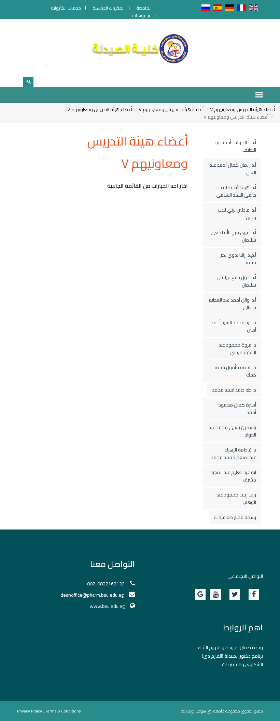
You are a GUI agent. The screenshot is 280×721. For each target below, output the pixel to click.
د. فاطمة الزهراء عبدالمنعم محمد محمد (233, 453)
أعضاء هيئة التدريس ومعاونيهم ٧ (242, 109)
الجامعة (144, 8)
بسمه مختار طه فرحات (235, 517)
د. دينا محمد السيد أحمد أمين (233, 326)
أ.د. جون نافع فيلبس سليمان (236, 281)
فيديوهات (142, 15)
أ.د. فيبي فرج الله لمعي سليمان (233, 236)
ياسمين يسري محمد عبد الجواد (232, 431)
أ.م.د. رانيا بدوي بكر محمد (238, 258)
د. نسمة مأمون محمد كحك (234, 371)
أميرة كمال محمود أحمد (237, 408)
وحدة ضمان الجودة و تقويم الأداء (230, 647)
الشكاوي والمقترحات (242, 664)
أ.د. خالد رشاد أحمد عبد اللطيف (235, 146)
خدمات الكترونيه (66, 8)
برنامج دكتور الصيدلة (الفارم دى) (232, 655)
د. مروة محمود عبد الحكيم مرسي (237, 348)
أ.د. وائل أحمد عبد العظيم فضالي (232, 303)
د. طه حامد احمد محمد (234, 389)
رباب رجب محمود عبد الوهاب (236, 498)
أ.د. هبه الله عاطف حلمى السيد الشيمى (236, 191)
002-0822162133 (106, 583)
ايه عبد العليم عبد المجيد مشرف (233, 476)
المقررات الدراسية (109, 8)
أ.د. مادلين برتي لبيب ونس (237, 213)
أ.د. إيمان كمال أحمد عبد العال (233, 168)
